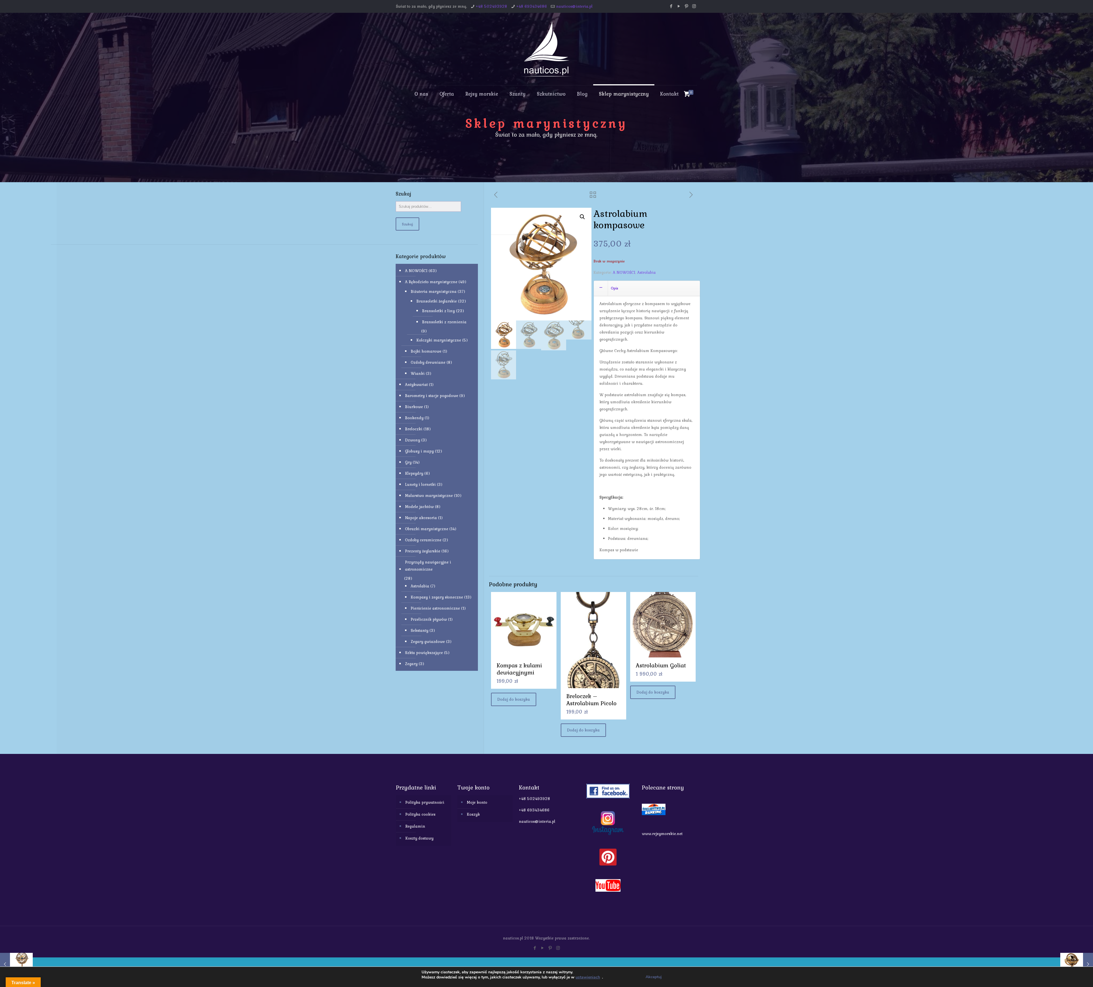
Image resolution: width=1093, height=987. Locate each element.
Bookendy (414, 418)
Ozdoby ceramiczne (423, 540)
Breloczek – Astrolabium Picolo (591, 700)
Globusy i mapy (419, 451)
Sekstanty (419, 630)
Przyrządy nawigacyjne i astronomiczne (428, 565)
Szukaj (407, 224)
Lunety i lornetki (420, 484)
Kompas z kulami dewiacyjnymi (519, 669)
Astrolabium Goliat (661, 665)
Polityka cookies (420, 814)
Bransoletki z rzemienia (444, 322)
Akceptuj (654, 977)
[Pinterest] (686, 6)
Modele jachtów (419, 506)
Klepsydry (414, 473)
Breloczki (413, 429)
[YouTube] (679, 6)
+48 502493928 (491, 6)
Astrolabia (646, 272)
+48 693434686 (531, 6)
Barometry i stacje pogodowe (431, 395)
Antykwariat (416, 384)
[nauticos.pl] (546, 49)
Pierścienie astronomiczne (435, 608)
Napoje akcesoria (421, 518)
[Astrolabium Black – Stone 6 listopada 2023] (1076, 964)
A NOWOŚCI (624, 272)
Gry (408, 462)
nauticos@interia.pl (574, 6)
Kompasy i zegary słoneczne (437, 597)
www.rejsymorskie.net (662, 833)
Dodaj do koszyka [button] (513, 699)
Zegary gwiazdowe (428, 641)
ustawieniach (588, 977)
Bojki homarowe (426, 351)
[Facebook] (671, 6)
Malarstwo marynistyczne (429, 495)
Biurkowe (414, 407)
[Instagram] (694, 6)
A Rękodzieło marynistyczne (431, 282)
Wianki (418, 373)
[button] (582, 217)
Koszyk (473, 814)
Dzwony (412, 440)
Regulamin (415, 826)
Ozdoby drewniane (428, 362)
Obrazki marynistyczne (426, 529)
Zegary (411, 664)
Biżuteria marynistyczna (434, 291)
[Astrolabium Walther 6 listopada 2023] (16, 964)
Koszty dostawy (419, 838)
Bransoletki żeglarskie (436, 301)
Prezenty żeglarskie (422, 551)
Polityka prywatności (424, 802)
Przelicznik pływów (429, 619)
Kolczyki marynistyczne (438, 340)
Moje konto (477, 802)
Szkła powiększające (424, 652)
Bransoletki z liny (438, 311)
